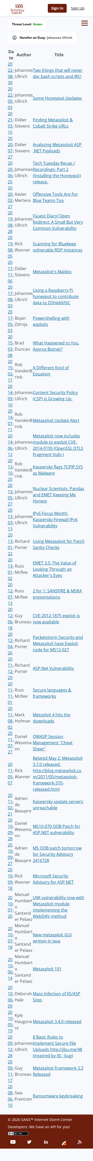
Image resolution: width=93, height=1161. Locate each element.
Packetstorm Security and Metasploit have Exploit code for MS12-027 (58, 643)
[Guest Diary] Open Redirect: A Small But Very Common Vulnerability (58, 222)
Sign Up (77, 8)
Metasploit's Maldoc (52, 271)
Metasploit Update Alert (56, 420)
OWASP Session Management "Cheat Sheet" (53, 743)
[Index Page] (16, 8)
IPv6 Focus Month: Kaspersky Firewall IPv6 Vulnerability (55, 520)
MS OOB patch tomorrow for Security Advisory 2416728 (57, 854)
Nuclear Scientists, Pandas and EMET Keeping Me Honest (58, 495)
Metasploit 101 (47, 969)
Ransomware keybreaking (58, 1096)
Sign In (57, 8)
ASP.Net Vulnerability (53, 668)
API (53, 1126)
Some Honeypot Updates (57, 98)
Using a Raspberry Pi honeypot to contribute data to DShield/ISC (56, 296)
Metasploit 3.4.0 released (57, 1021)
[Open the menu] (84, 23)
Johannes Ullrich (59, 38)
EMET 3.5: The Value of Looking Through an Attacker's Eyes (54, 569)
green (37, 24)
